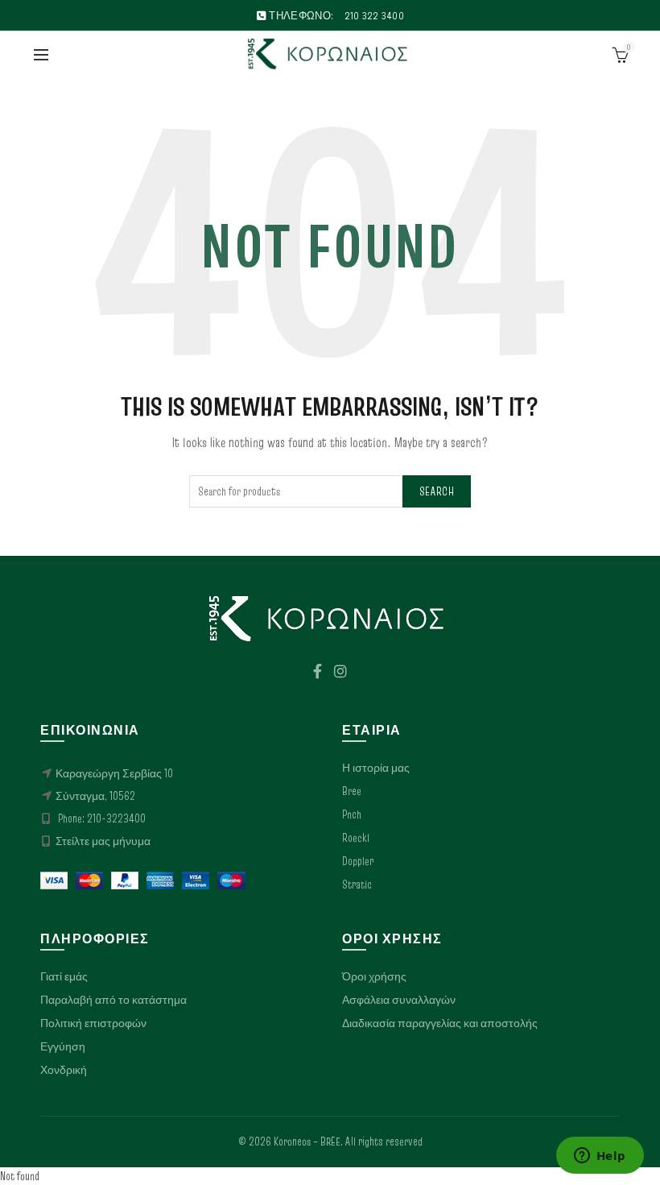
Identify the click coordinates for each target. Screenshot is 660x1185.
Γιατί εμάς (64, 976)
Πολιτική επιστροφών (93, 1023)
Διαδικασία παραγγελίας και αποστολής (440, 1023)
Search (436, 491)
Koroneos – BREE (307, 1141)
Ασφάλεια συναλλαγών (399, 1000)
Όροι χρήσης (374, 976)
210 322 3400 (374, 15)
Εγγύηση (62, 1046)
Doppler (357, 861)
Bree (351, 791)
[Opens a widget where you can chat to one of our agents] (599, 1157)
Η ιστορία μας (376, 768)
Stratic (357, 884)
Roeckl (355, 838)
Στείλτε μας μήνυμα (103, 841)
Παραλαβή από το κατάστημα (113, 1000)
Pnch (351, 814)
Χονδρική (63, 1070)
